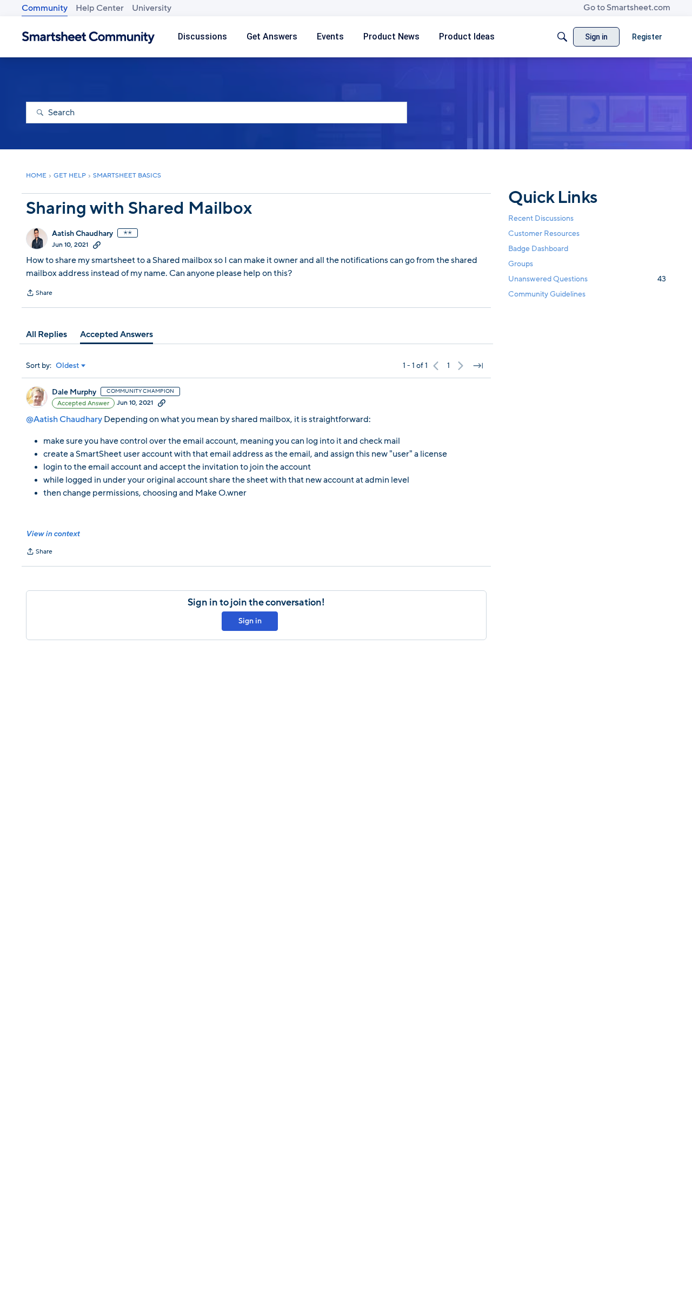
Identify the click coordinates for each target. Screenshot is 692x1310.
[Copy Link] (96, 244)
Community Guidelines (546, 294)
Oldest (67, 365)
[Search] (562, 37)
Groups (520, 264)
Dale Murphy (74, 392)
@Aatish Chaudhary (64, 419)
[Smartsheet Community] (88, 37)
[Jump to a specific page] (478, 365)
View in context (52, 534)
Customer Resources (544, 233)
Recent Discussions (541, 218)
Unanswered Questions (587, 279)
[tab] (46, 334)
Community (45, 8)
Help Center (100, 8)
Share (39, 293)
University (151, 8)
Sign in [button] (250, 621)
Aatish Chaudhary (82, 234)
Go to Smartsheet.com (626, 8)
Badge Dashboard (538, 248)
